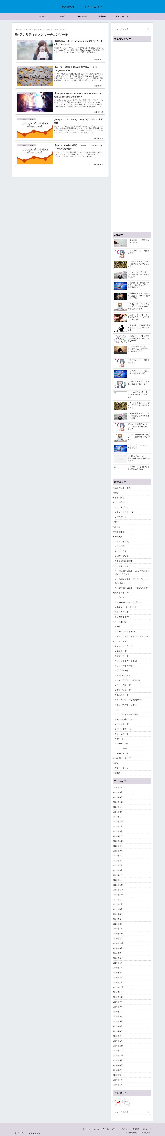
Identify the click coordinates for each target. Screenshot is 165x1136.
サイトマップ (87, 1129)
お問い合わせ (146, 1129)
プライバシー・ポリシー (110, 1129)
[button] (148, 29)
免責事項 (136, 1129)
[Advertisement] (132, 136)
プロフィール (125, 1129)
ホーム (96, 1129)
